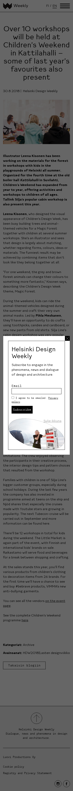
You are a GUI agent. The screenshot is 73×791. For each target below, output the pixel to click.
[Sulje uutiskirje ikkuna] (67, 338)
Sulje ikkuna (52, 421)
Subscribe (22, 409)
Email (17, 386)
